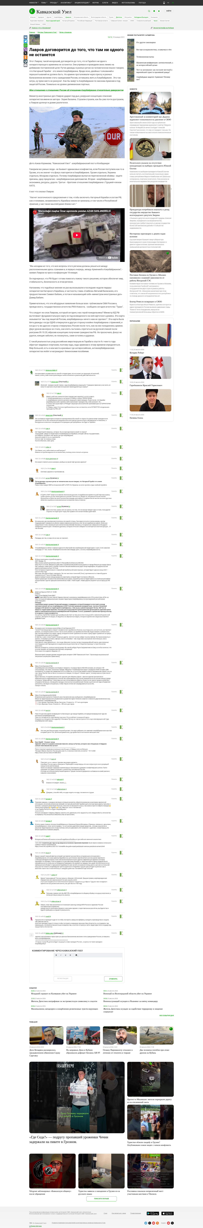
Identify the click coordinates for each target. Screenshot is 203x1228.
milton (48, 447)
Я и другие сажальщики (146, 42)
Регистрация (62, 978)
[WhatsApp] (25, 45)
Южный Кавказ (35, 24)
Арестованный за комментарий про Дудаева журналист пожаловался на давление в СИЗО (150, 118)
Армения (68, 17)
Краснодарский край (53, 21)
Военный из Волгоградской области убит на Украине (127, 993)
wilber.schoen (61, 789)
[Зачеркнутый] (70, 955)
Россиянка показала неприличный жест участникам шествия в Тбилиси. (145, 1192)
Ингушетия (128, 17)
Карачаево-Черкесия (37, 21)
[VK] (25, 37)
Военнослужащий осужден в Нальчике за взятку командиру (130, 1001)
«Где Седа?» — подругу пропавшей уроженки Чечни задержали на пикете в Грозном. (68, 1139)
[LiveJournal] (25, 61)
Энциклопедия (82, 3)
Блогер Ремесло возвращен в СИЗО (146, 301)
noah (47, 836)
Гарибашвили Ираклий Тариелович (146, 385)
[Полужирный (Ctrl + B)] (56, 955)
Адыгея (49, 17)
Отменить (113, 979)
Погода (142, 3)
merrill (47, 916)
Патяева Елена (136, 417)
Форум (95, 3)
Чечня (155, 21)
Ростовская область (101, 21)
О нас (105, 1213)
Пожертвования (135, 1213)
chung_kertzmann (51, 459)
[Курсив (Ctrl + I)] (61, 955)
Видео (115, 3)
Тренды (53, 3)
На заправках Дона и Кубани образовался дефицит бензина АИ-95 (83, 1051)
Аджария (41, 17)
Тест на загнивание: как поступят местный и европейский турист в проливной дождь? (154, 70)
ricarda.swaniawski (57, 491)
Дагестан (119, 17)
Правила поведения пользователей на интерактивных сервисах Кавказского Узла (78, 1223)
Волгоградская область (98, 17)
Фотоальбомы (128, 3)
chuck (47, 853)
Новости (33, 3)
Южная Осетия (165, 21)
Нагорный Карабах (68, 21)
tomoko (48, 799)
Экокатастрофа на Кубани (163, 28)
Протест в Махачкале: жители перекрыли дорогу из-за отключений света (149, 1101)
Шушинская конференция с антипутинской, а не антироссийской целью (154, 63)
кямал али (54, 382)
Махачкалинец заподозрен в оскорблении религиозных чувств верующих (64, 1008)
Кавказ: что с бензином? (41, 28)
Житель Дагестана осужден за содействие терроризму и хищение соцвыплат (133, 1010)
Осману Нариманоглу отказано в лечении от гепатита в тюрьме (118, 1051)
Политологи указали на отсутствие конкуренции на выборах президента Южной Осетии (150, 165)
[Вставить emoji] (76, 955)
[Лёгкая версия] (164, 3)
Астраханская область (81, 17)
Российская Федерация (84, 21)
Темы (43, 3)
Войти (168, 11)
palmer (53, 875)
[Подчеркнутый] (65, 955)
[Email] (25, 65)
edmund (59, 779)
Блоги (105, 3)
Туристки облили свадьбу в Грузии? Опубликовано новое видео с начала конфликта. (149, 1143)
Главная (32, 32)
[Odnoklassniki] (25, 57)
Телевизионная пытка (145, 56)
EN (173, 3)
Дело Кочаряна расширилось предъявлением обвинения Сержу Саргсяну (44, 1052)
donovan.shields (51, 370)
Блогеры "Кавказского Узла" (47, 32)
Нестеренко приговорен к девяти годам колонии (147, 235)
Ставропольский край (144, 21)
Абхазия (32, 17)
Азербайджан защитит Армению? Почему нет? (153, 78)
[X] (25, 53)
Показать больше (101, 1198)
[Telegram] (25, 41)
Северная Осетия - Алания (119, 21)
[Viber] (25, 49)
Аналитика (66, 3)
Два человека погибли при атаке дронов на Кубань (154, 1051)
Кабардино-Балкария (141, 17)
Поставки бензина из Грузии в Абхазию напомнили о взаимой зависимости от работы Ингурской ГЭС (148, 277)
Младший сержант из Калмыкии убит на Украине (53, 993)
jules (58, 393)
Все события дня (167, 1015)
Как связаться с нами (119, 1213)
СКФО (132, 21)
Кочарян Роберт (137, 352)
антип (48, 478)
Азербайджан (58, 17)
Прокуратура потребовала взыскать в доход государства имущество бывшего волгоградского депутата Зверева (149, 212)
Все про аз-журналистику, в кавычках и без (153, 49)
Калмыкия (154, 17)
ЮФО (44, 24)
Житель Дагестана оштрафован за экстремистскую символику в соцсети (64, 1001)
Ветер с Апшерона (65, 32)
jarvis (47, 710)
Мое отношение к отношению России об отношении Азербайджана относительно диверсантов (76, 90)
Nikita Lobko (49, 933)
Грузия (111, 17)
